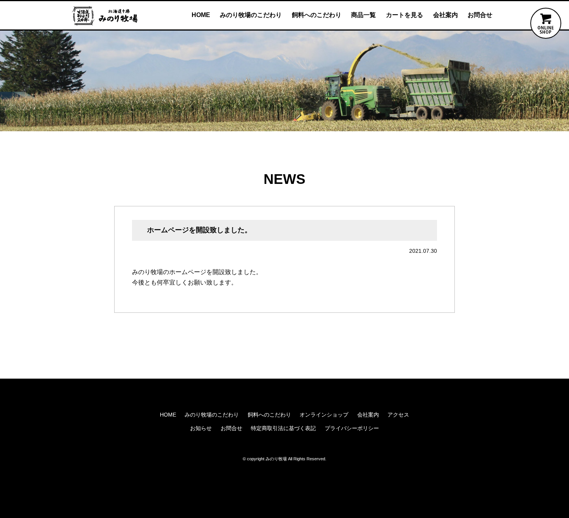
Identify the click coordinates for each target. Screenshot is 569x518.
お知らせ (201, 428)
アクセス (398, 415)
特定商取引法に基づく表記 (283, 428)
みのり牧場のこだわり (251, 15)
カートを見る (404, 15)
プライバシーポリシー (352, 428)
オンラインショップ (324, 415)
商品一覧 (363, 15)
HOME (201, 15)
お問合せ (480, 15)
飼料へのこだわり (316, 15)
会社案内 (445, 15)
